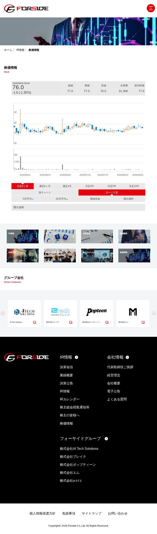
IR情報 (20, 49)
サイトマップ (91, 513)
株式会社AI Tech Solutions (79, 448)
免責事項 (68, 513)
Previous (3, 313)
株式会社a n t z (71, 480)
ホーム (8, 49)
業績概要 (66, 375)
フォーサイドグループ (80, 438)
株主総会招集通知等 (74, 407)
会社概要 (113, 383)
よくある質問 (117, 399)
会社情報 (115, 357)
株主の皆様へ (70, 415)
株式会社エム (70, 472)
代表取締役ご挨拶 (120, 367)
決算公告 (66, 383)
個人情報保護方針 (42, 513)
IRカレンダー (70, 399)
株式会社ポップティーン (78, 464)
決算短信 (66, 367)
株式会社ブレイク (73, 456)
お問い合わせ (118, 513)
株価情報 (66, 423)
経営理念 (113, 375)
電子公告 (113, 391)
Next (154, 313)
